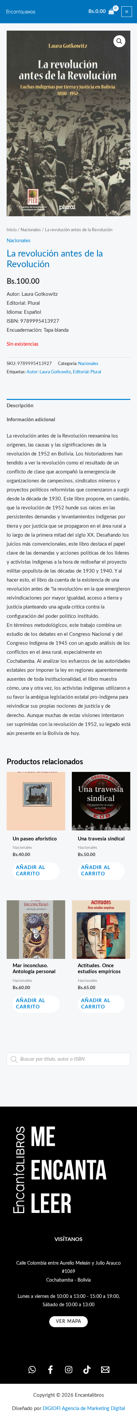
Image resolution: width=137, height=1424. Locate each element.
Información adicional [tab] (31, 419)
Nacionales (31, 230)
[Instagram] (69, 1369)
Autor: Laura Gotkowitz (49, 372)
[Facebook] (50, 1369)
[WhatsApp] (32, 1369)
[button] (119, 41)
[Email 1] (105, 1369)
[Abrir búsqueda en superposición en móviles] (68, 1059)
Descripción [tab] (20, 405)
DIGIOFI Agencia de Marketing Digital (84, 1408)
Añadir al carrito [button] (30, 870)
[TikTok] (87, 1369)
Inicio (12, 230)
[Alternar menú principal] (126, 11)
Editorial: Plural (87, 372)
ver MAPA (68, 1321)
